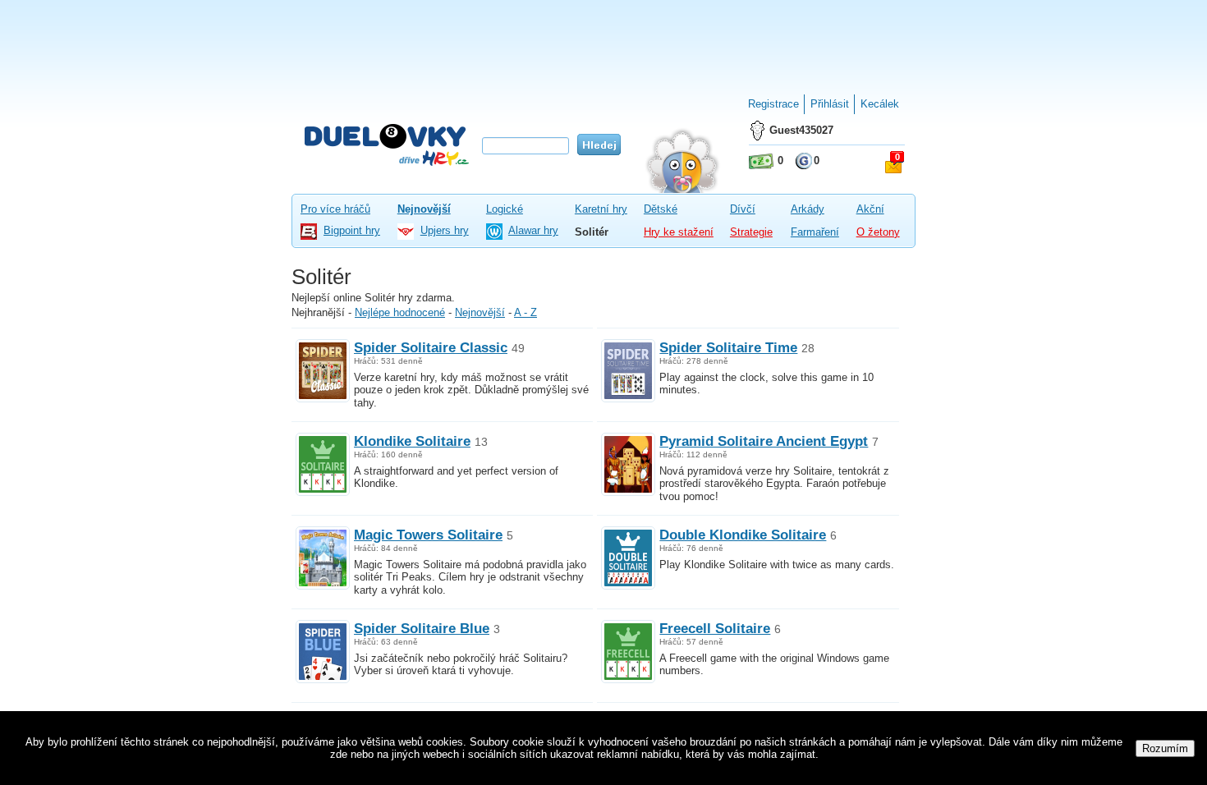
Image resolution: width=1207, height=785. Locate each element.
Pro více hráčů (335, 209)
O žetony (878, 232)
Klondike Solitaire (412, 441)
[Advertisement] (603, 41)
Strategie (751, 232)
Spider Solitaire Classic (430, 347)
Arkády (807, 209)
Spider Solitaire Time (728, 347)
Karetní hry (601, 209)
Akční (870, 209)
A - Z (525, 312)
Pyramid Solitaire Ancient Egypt (763, 441)
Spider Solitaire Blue (421, 628)
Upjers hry (444, 230)
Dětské (660, 209)
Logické (504, 209)
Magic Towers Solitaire (428, 534)
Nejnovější (424, 209)
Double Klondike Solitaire (742, 534)
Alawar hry (533, 230)
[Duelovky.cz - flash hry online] (386, 144)
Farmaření (815, 232)
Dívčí (742, 209)
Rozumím (1165, 748)
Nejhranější (318, 312)
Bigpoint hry (352, 230)
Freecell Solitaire (714, 628)
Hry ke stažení (679, 232)
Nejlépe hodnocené (400, 312)
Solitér (591, 232)
